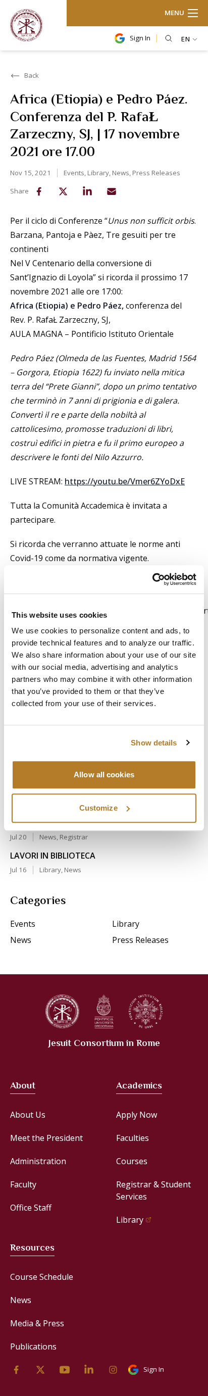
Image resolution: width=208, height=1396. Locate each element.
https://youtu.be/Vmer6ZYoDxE (125, 481)
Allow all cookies (104, 774)
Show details (154, 742)
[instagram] (113, 1370)
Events (74, 172)
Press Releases (156, 172)
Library (98, 172)
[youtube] (65, 1370)
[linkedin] (87, 191)
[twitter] (63, 191)
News (120, 172)
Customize (98, 808)
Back (31, 75)
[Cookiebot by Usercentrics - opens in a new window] (152, 579)
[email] (111, 191)
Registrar (74, 836)
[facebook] (39, 191)
